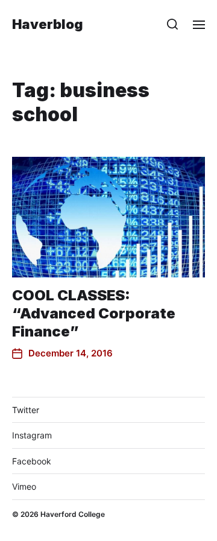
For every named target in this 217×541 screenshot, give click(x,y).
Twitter (25, 410)
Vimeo (24, 486)
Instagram (32, 435)
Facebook (31, 461)
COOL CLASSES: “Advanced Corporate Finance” (93, 313)
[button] (173, 24)
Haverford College (72, 514)
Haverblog (47, 24)
